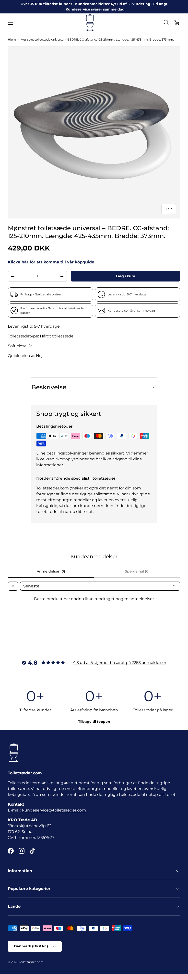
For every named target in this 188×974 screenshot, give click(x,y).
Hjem (12, 39)
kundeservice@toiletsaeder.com (54, 810)
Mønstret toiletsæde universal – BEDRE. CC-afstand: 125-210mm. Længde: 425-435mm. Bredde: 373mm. (97, 39)
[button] (177, 22)
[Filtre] (13, 586)
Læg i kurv (125, 276)
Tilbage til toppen (94, 721)
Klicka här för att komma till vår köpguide (51, 262)
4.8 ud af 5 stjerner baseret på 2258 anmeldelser (119, 662)
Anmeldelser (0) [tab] (51, 571)
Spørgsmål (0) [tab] (137, 571)
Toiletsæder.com (31, 962)
